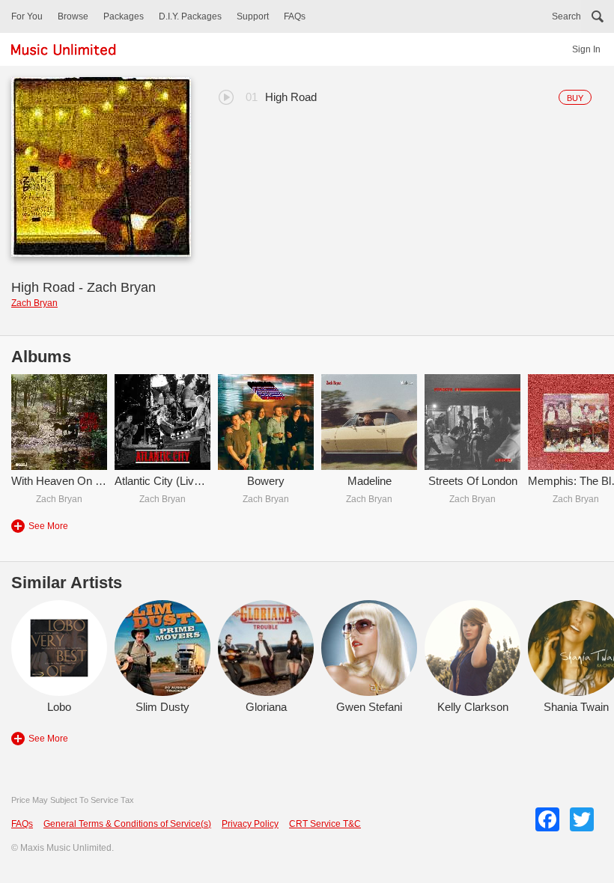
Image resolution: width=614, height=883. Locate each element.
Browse (73, 16)
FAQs (295, 16)
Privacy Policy (250, 824)
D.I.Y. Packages (190, 16)
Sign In (586, 49)
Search (566, 16)
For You (27, 16)
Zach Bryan (34, 303)
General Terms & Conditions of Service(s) (127, 824)
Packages (123, 16)
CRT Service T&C (325, 824)
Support (253, 16)
